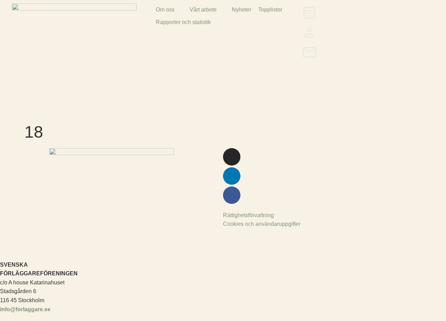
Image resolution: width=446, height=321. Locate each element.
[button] (169, 9)
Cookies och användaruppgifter (261, 224)
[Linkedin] (231, 176)
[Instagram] (231, 157)
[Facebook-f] (231, 195)
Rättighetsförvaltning (248, 215)
